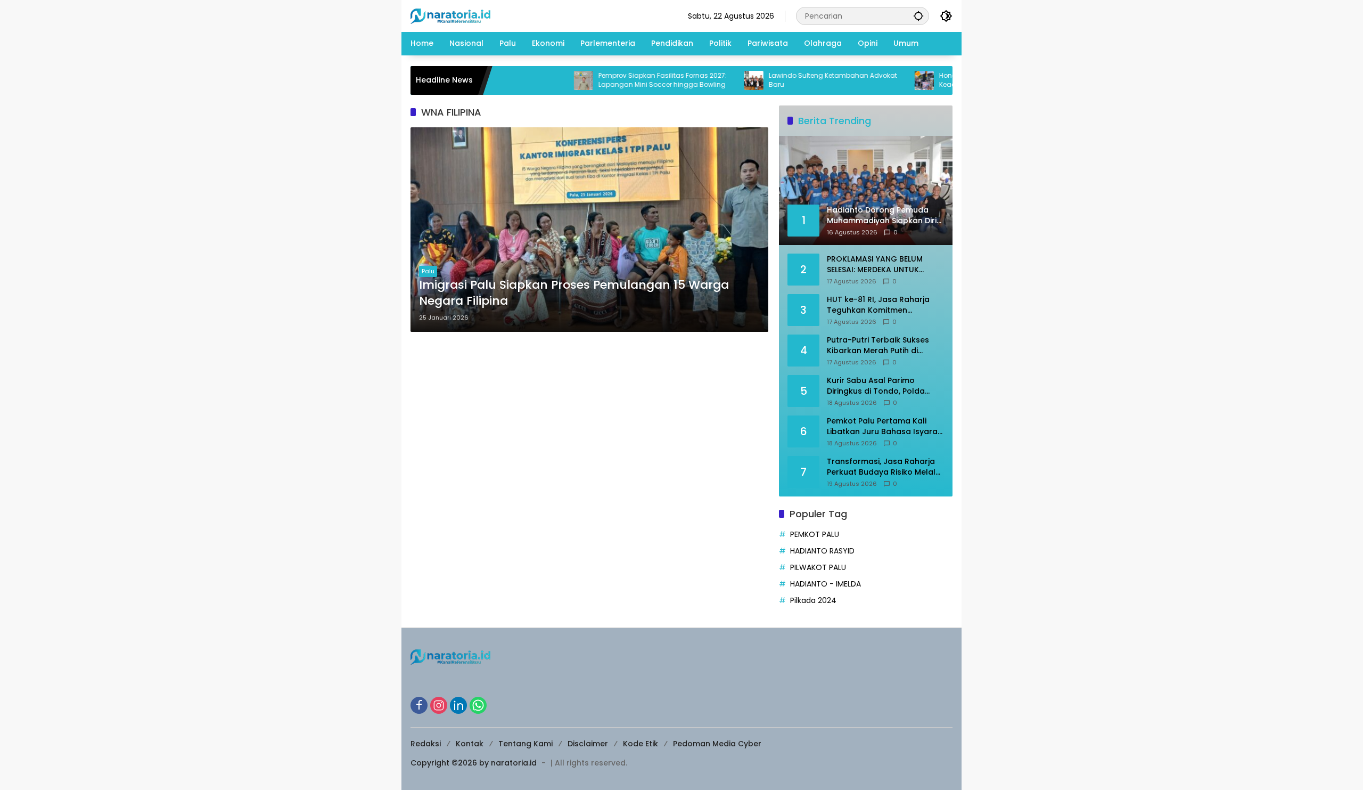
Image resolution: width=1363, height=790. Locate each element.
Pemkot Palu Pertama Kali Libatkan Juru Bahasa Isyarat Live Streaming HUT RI (884, 426)
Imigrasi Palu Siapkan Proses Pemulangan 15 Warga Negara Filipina (574, 293)
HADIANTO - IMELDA (825, 584)
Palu (428, 271)
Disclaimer (588, 743)
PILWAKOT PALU (818, 567)
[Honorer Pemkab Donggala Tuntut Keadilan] (893, 80)
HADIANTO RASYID (822, 550)
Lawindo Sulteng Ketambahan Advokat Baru (802, 80)
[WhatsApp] (478, 705)
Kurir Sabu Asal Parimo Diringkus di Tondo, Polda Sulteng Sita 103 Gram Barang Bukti (884, 386)
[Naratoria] (450, 15)
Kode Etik (640, 743)
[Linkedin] (458, 705)
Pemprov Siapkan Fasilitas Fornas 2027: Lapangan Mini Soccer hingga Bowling (632, 80)
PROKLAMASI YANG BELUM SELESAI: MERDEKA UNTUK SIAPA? (875, 264)
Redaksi (425, 743)
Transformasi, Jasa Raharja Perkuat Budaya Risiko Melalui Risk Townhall (884, 467)
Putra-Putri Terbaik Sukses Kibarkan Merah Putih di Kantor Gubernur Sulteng (878, 345)
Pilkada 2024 (813, 600)
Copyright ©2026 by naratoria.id (473, 763)
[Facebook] (419, 705)
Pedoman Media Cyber (717, 743)
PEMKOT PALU (814, 534)
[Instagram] (438, 705)
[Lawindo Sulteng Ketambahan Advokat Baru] (723, 80)
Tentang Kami (525, 743)
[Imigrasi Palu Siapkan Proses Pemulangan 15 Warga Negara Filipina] (589, 229)
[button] (918, 16)
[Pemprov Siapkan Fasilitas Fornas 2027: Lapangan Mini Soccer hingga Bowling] (552, 80)
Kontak (469, 743)
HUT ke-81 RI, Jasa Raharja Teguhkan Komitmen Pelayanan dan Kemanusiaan (884, 305)
